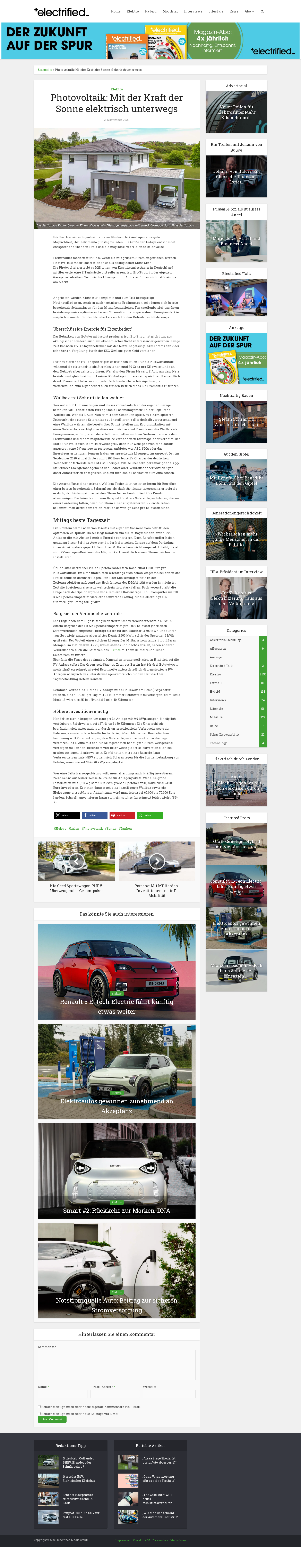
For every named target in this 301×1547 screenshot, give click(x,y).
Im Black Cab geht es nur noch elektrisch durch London (237, 788)
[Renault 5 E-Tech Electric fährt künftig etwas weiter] (117, 971)
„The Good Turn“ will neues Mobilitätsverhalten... (158, 1499)
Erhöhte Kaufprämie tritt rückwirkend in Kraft (78, 1499)
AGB (147, 1540)
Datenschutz (160, 1540)
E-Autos (115, 650)
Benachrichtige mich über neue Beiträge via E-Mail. (80, 1414)
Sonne (112, 828)
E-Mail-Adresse (103, 1387)
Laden (74, 828)
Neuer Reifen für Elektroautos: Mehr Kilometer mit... (236, 112)
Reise (234, 11)
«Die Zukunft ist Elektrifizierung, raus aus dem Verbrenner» (236, 598)
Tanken (126, 828)
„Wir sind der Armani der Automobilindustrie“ (160, 1515)
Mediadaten (178, 1540)
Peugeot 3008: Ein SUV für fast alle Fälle (81, 1515)
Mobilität (170, 11)
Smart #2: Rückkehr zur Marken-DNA (116, 1210)
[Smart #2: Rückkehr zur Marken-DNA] (117, 1171)
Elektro (133, 11)
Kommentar (47, 1347)
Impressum (123, 1540)
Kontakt (138, 1540)
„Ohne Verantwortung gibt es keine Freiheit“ (159, 1479)
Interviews (193, 11)
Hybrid (150, 11)
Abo (247, 11)
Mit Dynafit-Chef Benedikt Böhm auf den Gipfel (236, 480)
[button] (67, 815)
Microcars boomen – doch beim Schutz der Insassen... (236, 971)
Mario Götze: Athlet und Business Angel (236, 241)
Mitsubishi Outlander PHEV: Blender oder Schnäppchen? (78, 1462)
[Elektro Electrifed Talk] (236, 297)
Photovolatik (93, 828)
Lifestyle (215, 11)
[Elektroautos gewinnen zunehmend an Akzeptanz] (117, 1071)
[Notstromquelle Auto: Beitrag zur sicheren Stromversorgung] (117, 1270)
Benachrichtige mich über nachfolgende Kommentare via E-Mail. (91, 1407)
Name (43, 1387)
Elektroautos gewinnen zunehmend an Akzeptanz (236, 928)
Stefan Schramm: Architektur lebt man (236, 421)
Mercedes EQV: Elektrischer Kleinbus (79, 1479)
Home (116, 11)
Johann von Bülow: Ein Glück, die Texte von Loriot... (236, 177)
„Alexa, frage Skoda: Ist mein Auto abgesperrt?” (160, 1460)
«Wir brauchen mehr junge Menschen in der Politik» (236, 539)
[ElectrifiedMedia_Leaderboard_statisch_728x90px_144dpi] (150, 41)
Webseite (149, 1387)
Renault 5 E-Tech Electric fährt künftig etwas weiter (236, 886)
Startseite (45, 70)
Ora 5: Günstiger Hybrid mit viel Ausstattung (236, 844)
